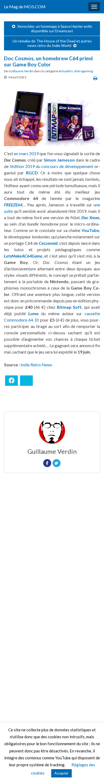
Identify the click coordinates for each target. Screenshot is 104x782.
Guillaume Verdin (21, 71)
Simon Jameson (59, 159)
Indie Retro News (36, 364)
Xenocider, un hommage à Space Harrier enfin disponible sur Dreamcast (54, 28)
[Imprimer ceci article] (95, 78)
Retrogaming (83, 71)
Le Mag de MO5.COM (25, 6)
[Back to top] (92, 770)
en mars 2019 (26, 153)
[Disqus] (52, 550)
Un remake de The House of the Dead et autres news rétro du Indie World (52, 43)
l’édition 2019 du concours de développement (51, 166)
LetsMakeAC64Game (23, 255)
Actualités (66, 71)
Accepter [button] (61, 773)
